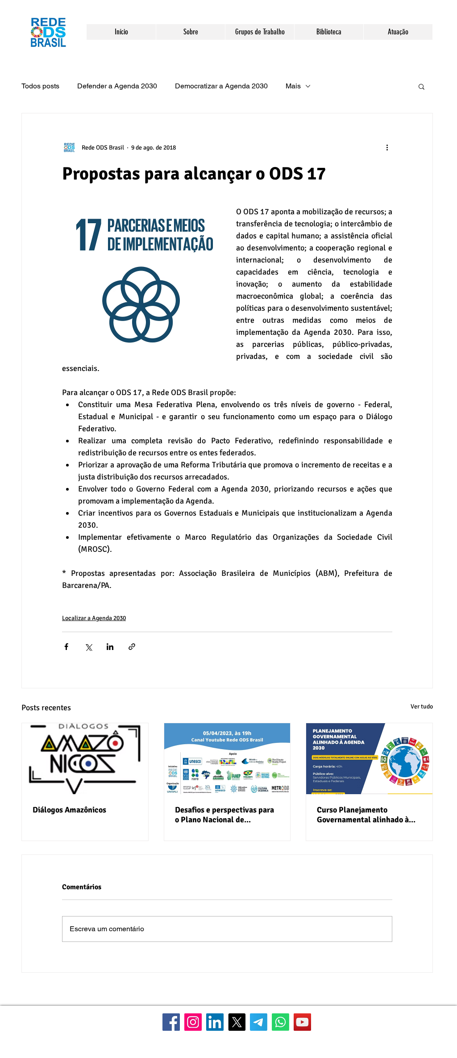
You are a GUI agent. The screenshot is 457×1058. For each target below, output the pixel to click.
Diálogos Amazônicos (69, 810)
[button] (190, 32)
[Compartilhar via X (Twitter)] (88, 646)
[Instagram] (193, 1022)
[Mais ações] (387, 147)
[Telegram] (258, 1022)
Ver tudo (422, 706)
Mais (293, 86)
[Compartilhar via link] (132, 646)
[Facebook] (171, 1022)
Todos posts (40, 86)
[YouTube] (302, 1022)
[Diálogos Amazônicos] (85, 758)
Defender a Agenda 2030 (117, 86)
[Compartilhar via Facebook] (66, 646)
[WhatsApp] (280, 1022)
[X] (236, 1022)
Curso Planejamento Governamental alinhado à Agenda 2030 (363, 815)
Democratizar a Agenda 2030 (221, 86)
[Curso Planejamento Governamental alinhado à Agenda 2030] (369, 758)
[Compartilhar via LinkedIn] (110, 646)
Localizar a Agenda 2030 (94, 618)
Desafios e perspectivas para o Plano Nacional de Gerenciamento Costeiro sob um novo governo (224, 815)
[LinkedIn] (215, 1022)
